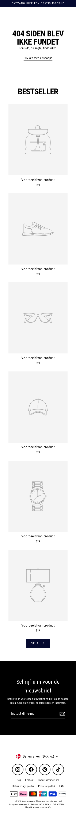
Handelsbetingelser (48, 780)
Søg (19, 780)
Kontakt (29, 780)
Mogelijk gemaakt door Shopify (38, 807)
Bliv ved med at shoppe (38, 58)
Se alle (38, 643)
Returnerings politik (23, 786)
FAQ (61, 786)
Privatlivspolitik (46, 786)
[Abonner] (61, 713)
